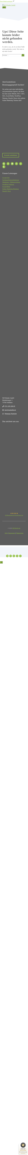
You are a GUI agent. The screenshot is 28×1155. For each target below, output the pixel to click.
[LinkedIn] (12, 163)
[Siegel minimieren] (26, 1145)
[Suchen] (23, 55)
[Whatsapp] (20, 163)
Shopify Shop (6, 191)
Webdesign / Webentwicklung (11, 182)
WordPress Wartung (8, 184)
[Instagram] (16, 163)
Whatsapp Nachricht (11, 413)
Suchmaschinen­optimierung (10, 180)
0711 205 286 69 (10, 406)
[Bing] (3, 166)
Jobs (6, 533)
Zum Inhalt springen (6, 1)
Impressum (11, 533)
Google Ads (5, 178)
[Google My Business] (3, 163)
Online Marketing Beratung (10, 189)
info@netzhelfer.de (10, 410)
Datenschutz (19, 533)
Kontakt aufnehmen (10, 155)
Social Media (6, 186)
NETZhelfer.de (16, 528)
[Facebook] (8, 163)
